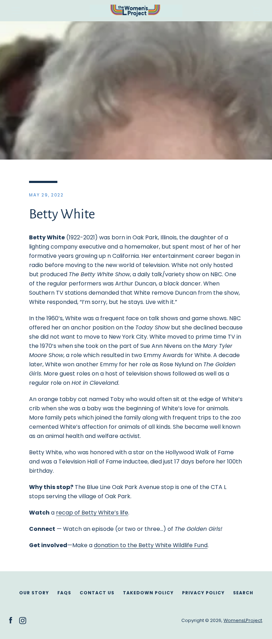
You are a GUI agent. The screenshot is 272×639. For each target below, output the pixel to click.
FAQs (64, 593)
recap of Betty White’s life (92, 513)
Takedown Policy (148, 593)
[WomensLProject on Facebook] (10, 620)
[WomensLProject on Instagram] (22, 620)
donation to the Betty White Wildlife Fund (151, 545)
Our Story (34, 593)
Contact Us (97, 593)
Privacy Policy (203, 593)
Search (243, 593)
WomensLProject (242, 620)
